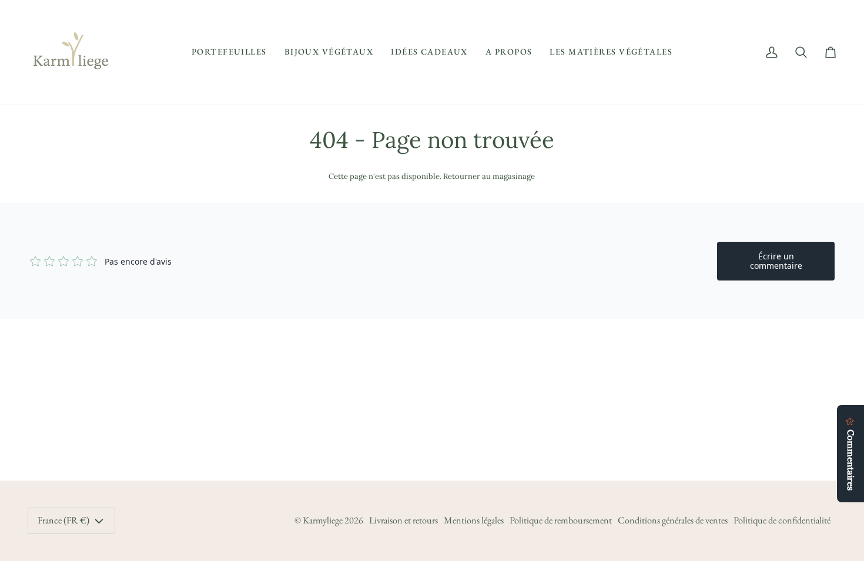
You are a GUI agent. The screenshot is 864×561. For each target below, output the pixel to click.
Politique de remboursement (561, 520)
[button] (229, 52)
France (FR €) (63, 520)
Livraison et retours (403, 520)
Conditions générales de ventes (673, 520)
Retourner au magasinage (489, 176)
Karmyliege (323, 520)
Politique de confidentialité (782, 520)
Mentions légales (474, 520)
